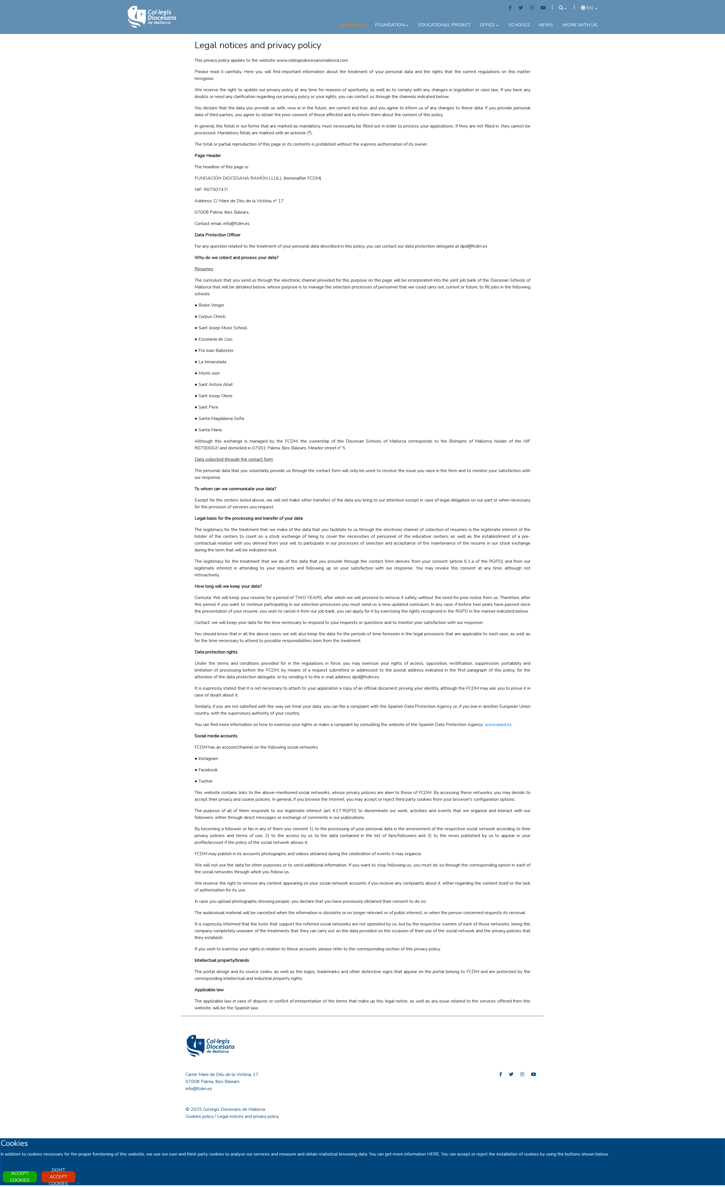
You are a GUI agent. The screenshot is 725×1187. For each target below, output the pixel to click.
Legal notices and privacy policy (248, 1116)
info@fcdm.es (198, 1089)
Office (487, 25)
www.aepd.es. (499, 724)
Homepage (353, 25)
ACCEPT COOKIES (19, 1176)
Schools (519, 25)
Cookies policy (199, 1116)
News (546, 25)
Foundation (390, 25)
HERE (433, 1154)
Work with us (579, 25)
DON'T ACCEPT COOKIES (58, 1176)
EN (589, 8)
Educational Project (444, 25)
